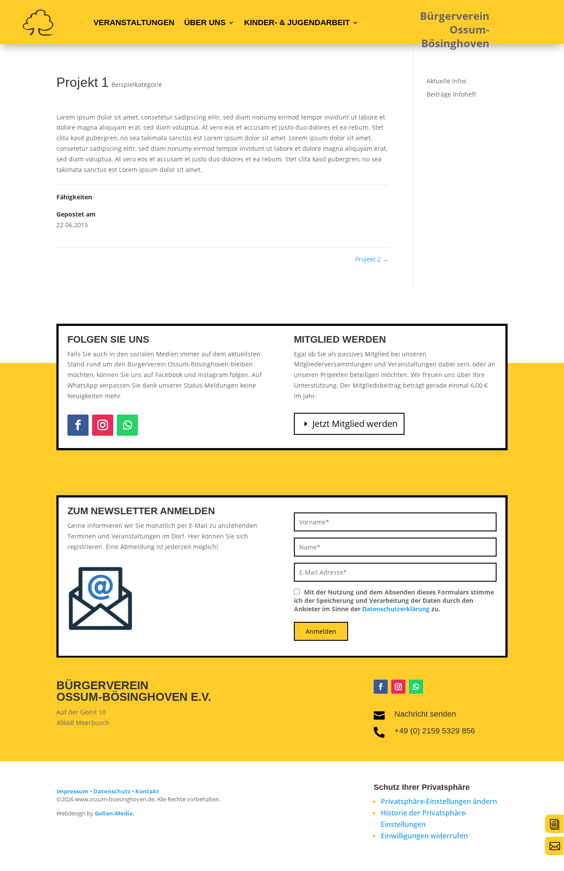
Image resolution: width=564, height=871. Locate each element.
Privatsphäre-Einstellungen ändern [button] (439, 801)
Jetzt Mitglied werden (354, 424)
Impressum (72, 791)
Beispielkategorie (136, 84)
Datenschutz (111, 791)
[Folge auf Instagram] (102, 425)
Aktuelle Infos (447, 81)
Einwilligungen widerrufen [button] (424, 836)
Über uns (205, 22)
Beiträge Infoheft (451, 94)
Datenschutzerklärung (396, 609)
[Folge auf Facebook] (78, 425)
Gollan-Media (114, 813)
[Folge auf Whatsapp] (127, 425)
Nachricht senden (425, 714)
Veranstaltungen (133, 22)
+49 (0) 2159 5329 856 (434, 730)
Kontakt (147, 791)
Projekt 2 (372, 259)
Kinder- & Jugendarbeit (297, 22)
